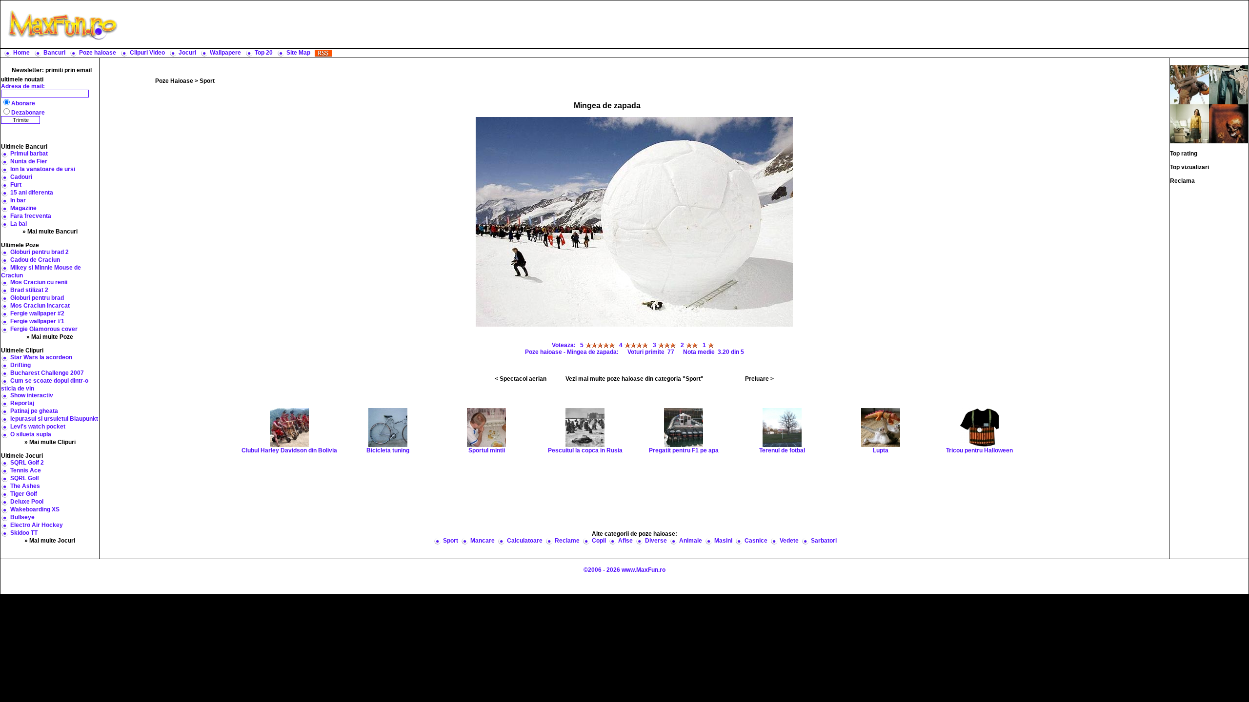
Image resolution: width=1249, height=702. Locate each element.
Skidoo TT (24, 532)
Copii (599, 540)
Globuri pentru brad (37, 297)
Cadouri (21, 177)
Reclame (567, 540)
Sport (207, 81)
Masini (723, 540)
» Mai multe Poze (49, 336)
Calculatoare (525, 540)
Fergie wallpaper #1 (37, 321)
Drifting (20, 365)
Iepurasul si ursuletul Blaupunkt (54, 418)
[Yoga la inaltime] (1189, 84)
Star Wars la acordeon (41, 357)
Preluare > (759, 378)
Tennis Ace (25, 470)
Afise (625, 540)
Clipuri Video (147, 52)
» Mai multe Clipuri (50, 442)
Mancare (482, 540)
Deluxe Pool (26, 501)
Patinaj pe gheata (34, 411)
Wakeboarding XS (35, 509)
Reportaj (22, 403)
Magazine (23, 208)
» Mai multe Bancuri (50, 231)
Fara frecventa (30, 216)
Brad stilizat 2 (29, 290)
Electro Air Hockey (36, 525)
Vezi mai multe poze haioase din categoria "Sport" (634, 378)
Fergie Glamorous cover (44, 329)
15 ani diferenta (31, 192)
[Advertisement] (685, 24)
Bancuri (54, 52)
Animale (690, 540)
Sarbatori (824, 540)
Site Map (298, 52)
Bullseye (22, 517)
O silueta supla (30, 434)
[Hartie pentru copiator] (1189, 123)
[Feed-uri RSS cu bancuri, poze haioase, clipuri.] (323, 52)
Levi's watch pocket (37, 426)
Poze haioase (97, 52)
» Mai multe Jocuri (49, 540)
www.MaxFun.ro (643, 569)
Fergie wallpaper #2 (37, 313)
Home (21, 52)
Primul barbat (29, 153)
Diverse (656, 540)
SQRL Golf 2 (27, 462)
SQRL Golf (24, 478)
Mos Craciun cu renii (38, 282)
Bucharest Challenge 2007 (47, 373)
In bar (18, 200)
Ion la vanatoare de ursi (42, 169)
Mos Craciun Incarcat (40, 305)
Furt (15, 184)
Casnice (756, 540)
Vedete (789, 540)
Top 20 (264, 52)
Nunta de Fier (28, 161)
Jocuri (187, 52)
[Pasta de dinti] (1228, 123)
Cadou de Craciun (35, 259)
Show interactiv (31, 395)
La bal (18, 223)
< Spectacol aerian (520, 378)
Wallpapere (225, 52)
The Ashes (25, 486)
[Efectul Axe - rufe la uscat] (1228, 84)
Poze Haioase (174, 81)
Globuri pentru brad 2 (39, 252)
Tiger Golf (23, 493)
